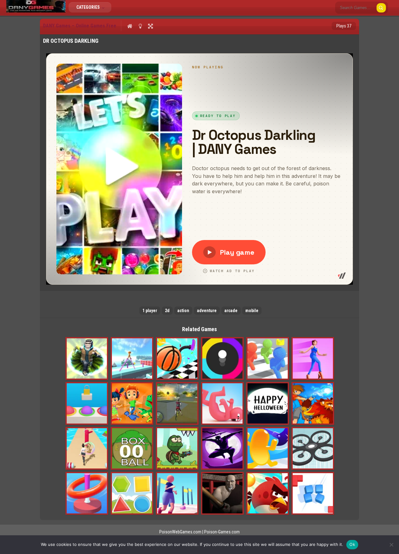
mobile (251, 310)
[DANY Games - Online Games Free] (35, 10)
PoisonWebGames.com (180, 531)
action (183, 310)
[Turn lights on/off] (140, 25)
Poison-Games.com (222, 531)
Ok (352, 544)
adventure (207, 310)
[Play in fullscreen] (150, 25)
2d (167, 310)
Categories (88, 7)
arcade (231, 310)
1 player (149, 310)
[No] (391, 545)
